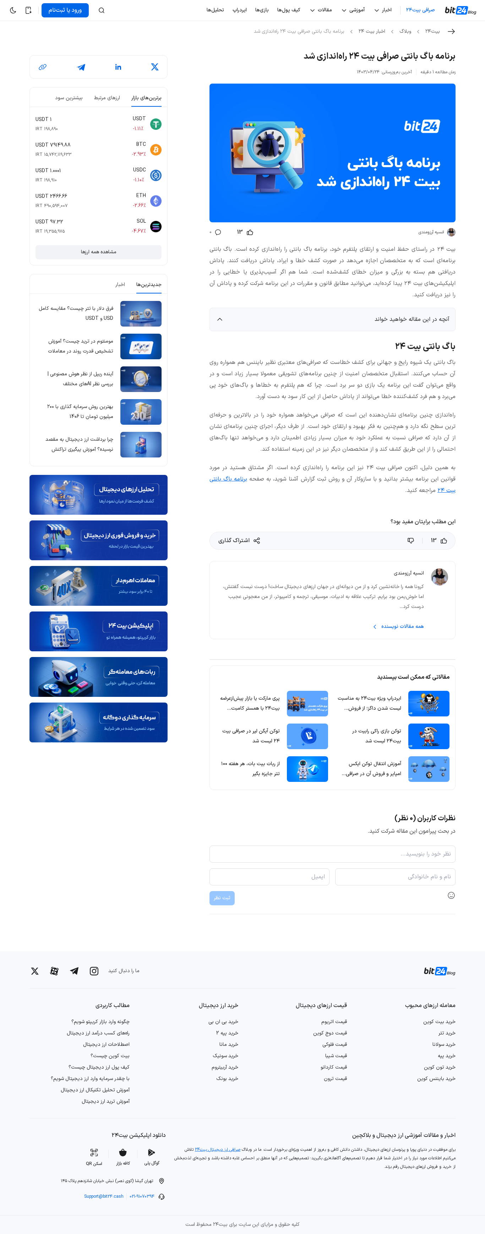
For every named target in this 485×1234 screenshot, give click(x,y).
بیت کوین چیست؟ (110, 1056)
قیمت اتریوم (334, 1022)
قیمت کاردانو (334, 1067)
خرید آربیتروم (225, 1067)
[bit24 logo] (435, 971)
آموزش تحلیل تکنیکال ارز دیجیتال (95, 1090)
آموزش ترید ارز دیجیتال (106, 1101)
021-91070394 (142, 1196)
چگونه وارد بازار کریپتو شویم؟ (100, 1022)
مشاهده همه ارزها (98, 252)
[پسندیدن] (411, 540)
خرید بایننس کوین (436, 1078)
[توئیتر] (34, 971)
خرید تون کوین (440, 1067)
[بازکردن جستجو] (101, 10)
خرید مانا (228, 1044)
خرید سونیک (225, 1056)
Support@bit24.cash (104, 1196)
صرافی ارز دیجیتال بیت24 (217, 1149)
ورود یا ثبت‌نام (65, 10)
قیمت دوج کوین (330, 1033)
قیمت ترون (335, 1078)
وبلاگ (405, 31)
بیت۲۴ (432, 31)
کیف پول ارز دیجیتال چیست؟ (99, 1067)
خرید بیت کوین (439, 1022)
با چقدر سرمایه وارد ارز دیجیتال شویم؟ (90, 1078)
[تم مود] (13, 10)
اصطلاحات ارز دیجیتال (106, 1044)
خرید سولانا (444, 1044)
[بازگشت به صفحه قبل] (451, 31)
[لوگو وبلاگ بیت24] (461, 10)
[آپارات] (54, 971)
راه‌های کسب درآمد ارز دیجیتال (98, 1033)
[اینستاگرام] (94, 971)
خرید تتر (447, 1033)
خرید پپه (447, 1056)
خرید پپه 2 (227, 1033)
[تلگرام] (74, 971)
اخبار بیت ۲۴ (372, 31)
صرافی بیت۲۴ (420, 10)
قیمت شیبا (336, 1056)
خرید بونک (227, 1078)
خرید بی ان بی (223, 1022)
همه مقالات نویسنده (402, 626)
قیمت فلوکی (334, 1044)
